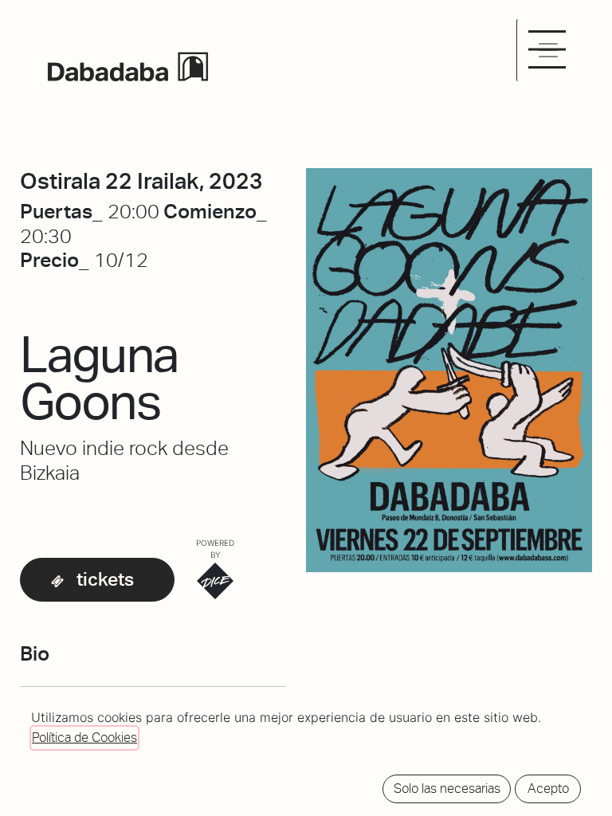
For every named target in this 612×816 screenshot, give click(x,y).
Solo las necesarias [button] (447, 788)
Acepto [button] (548, 788)
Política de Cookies (84, 737)
